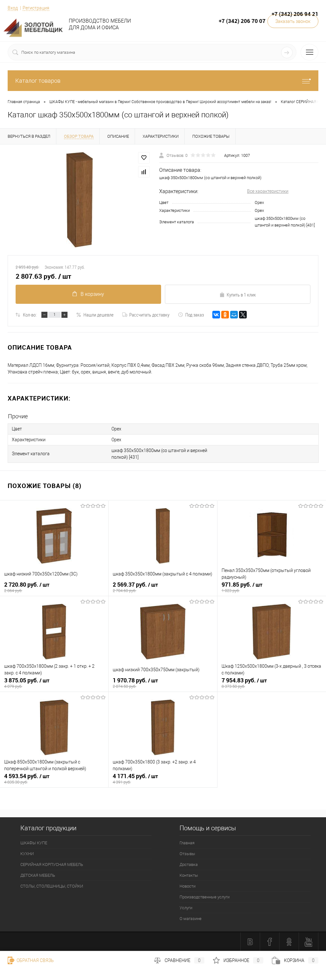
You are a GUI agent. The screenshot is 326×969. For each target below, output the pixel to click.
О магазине (191, 918)
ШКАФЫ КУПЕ (33, 842)
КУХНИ (27, 853)
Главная (187, 842)
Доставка (189, 864)
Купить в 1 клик (241, 294)
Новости (187, 886)
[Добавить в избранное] (144, 158)
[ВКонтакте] (216, 314)
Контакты (189, 875)
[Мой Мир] (234, 314)
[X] (243, 314)
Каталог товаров (37, 80)
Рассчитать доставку (149, 314)
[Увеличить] (80, 199)
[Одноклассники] (225, 314)
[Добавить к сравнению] (144, 172)
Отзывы (187, 853)
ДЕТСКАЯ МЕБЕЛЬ (37, 875)
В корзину (92, 294)
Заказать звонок (292, 21)
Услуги (186, 907)
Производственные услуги (205, 897)
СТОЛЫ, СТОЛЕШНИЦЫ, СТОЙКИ (51, 886)
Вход (13, 7)
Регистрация (36, 7)
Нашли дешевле (98, 314)
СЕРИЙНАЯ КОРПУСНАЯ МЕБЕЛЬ (51, 864)
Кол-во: (30, 314)
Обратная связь (35, 960)
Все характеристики (267, 191)
